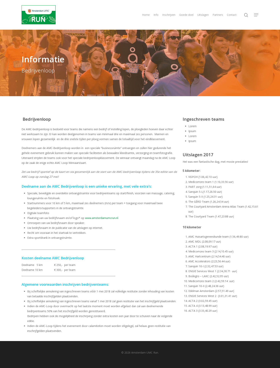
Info (156, 15)
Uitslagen (203, 15)
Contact (232, 15)
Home (146, 15)
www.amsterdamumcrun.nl (101, 218)
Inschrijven (168, 15)
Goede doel (186, 15)
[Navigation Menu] (256, 15)
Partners (218, 15)
